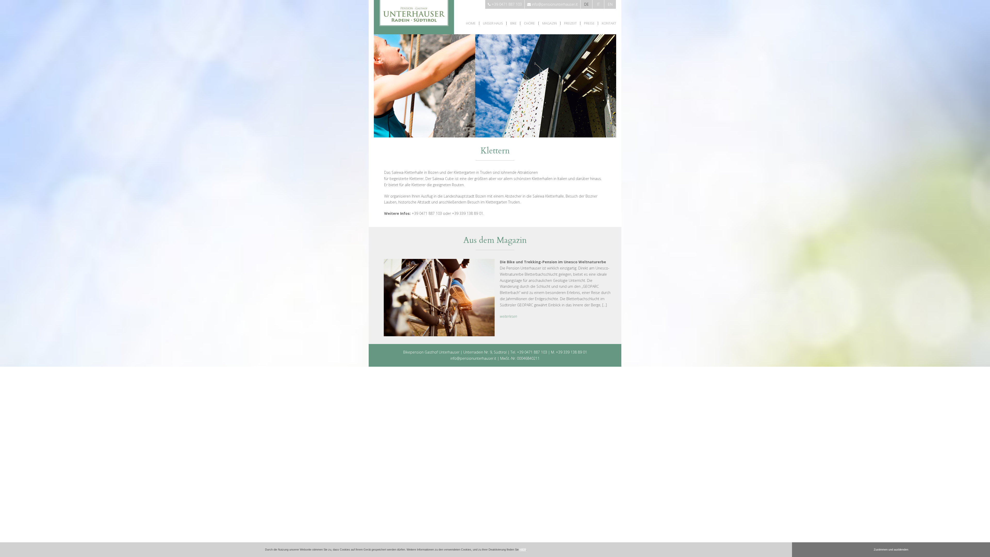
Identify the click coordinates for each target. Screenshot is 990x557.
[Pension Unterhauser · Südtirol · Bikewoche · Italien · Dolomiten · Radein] (414, 32)
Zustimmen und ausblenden (891, 549)
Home (471, 23)
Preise (589, 23)
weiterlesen (506, 316)
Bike (513, 23)
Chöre (529, 23)
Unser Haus (493, 23)
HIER (522, 549)
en (610, 4)
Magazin (549, 23)
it (598, 4)
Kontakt (609, 23)
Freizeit (570, 23)
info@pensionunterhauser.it (473, 358)
